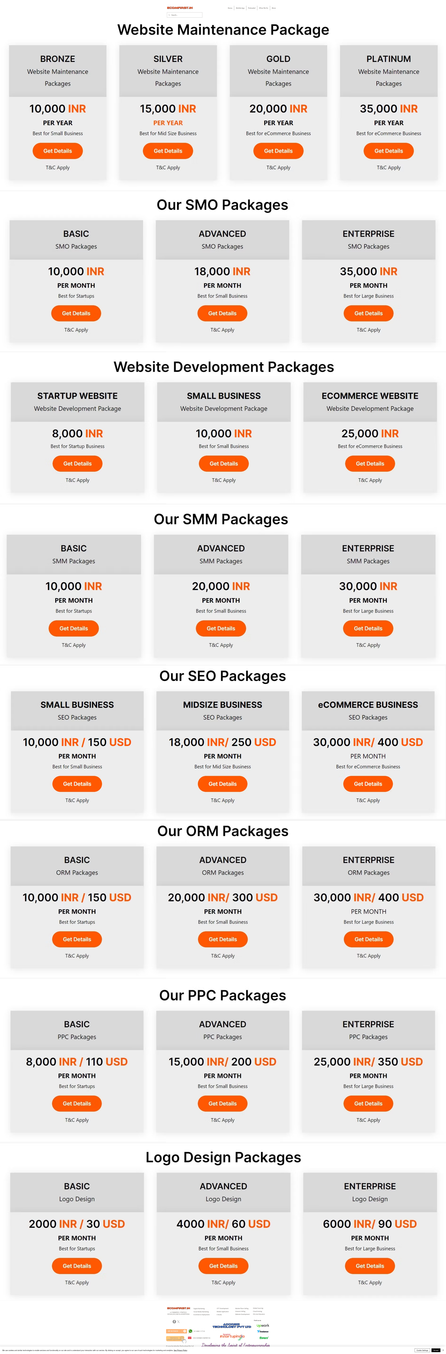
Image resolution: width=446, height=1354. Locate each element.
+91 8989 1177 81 (199, 1331)
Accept (435, 1350)
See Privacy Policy (180, 1350)
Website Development (242, 1314)
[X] (178, 1321)
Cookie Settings (422, 1350)
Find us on (257, 1320)
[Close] (443, 1350)
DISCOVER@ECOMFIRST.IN (201, 1338)
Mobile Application (223, 1311)
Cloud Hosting (257, 1311)
